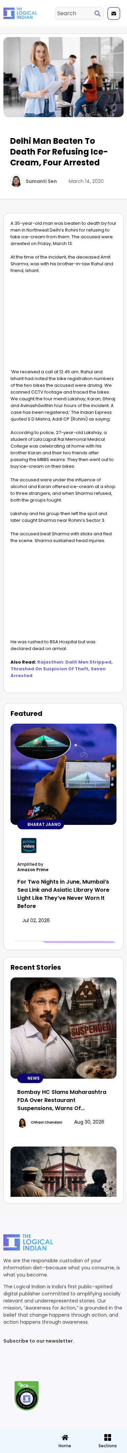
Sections (20, 1448)
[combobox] (75, 13)
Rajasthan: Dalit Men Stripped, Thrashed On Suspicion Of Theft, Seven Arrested (61, 669)
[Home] (65, 1437)
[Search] (98, 13)
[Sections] (21, 1435)
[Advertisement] (63, 323)
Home (65, 1446)
